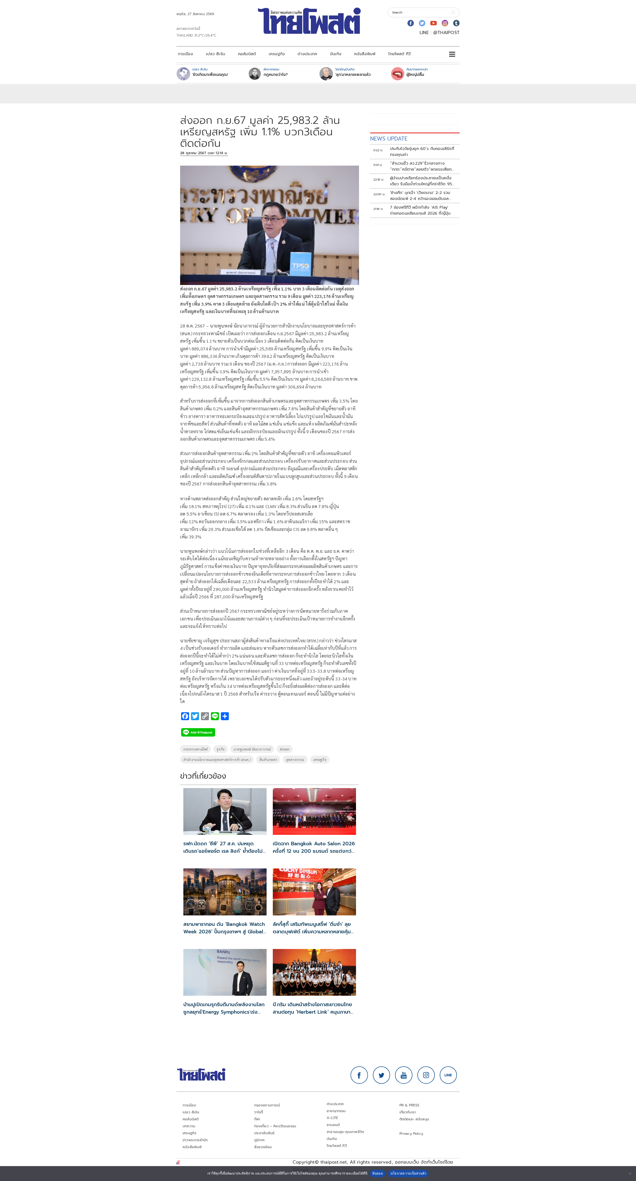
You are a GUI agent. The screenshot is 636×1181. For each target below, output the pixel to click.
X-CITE (332, 1118)
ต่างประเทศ (307, 54)
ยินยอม (377, 1173)
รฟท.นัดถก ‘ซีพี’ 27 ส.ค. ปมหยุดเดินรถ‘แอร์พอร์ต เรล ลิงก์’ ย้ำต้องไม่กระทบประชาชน (223, 851)
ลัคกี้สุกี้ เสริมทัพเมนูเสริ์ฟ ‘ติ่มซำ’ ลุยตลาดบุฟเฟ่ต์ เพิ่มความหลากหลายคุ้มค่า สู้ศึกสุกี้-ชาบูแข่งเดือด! (314, 931)
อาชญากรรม (336, 1111)
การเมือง (185, 54)
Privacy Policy (411, 1133)
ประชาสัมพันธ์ (264, 1133)
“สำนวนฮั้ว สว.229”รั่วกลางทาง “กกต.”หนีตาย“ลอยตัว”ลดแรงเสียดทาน (421, 166)
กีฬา (257, 1119)
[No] (629, 1173)
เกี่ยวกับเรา (407, 1112)
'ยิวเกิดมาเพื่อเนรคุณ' (210, 75)
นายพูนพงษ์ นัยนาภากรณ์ (252, 749)
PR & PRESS (409, 1105)
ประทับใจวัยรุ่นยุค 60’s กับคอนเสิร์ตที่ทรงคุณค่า (422, 152)
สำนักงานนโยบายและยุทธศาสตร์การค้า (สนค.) (216, 759)
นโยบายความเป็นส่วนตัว (408, 1173)
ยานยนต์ (333, 1125)
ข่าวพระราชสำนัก (195, 1140)
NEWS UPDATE (388, 139)
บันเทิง (335, 54)
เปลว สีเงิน (215, 54)
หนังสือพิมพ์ (364, 54)
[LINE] (448, 1075)
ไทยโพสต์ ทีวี (399, 54)
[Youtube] (433, 23)
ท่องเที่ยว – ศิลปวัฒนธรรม (275, 1126)
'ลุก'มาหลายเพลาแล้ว (353, 75)
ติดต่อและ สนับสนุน (414, 1119)
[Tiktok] (456, 23)
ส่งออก (284, 749)
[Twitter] (422, 23)
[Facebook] (410, 23)
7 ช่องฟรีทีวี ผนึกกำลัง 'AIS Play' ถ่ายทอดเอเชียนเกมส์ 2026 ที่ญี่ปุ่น (420, 210)
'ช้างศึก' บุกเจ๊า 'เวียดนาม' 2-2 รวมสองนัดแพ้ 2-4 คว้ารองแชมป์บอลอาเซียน (420, 196)
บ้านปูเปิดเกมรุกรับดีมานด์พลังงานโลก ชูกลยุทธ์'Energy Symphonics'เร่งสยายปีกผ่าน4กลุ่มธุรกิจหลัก (224, 1012)
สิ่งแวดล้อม (263, 1147)
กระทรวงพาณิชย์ (195, 749)
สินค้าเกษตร (268, 759)
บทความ (189, 1126)
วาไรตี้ (258, 1112)
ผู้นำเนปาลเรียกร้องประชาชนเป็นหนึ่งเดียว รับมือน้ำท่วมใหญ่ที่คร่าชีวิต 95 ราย (421, 181)
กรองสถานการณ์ (267, 1105)
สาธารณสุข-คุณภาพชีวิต (345, 1131)
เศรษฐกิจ (277, 54)
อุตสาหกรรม (295, 759)
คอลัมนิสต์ (247, 54)
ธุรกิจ (221, 749)
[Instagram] (445, 23)
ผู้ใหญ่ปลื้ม (415, 75)
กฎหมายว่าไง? (276, 75)
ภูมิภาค (259, 1140)
